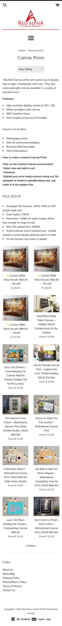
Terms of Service (12, 586)
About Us (8, 569)
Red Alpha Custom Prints (33, 609)
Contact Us (9, 590)
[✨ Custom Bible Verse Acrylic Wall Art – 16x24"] (15, 308)
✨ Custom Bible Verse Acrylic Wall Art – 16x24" (15, 328)
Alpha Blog (9, 573)
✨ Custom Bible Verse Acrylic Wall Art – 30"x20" (46, 279)
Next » (33, 545)
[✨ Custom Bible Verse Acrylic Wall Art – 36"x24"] (15, 259)
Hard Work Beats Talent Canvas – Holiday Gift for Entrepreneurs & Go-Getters (46, 324)
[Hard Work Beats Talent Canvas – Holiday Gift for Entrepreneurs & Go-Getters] (46, 303)
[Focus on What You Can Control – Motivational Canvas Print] (46, 404)
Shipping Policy (11, 577)
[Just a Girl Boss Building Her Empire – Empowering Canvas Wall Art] (15, 506)
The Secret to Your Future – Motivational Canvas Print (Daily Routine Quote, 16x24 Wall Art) (15, 426)
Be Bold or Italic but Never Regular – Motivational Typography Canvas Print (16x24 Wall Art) (46, 477)
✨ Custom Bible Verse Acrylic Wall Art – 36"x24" (15, 279)
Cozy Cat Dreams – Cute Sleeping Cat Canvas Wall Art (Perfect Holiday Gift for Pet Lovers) (15, 375)
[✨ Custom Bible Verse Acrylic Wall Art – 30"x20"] (46, 259)
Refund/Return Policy (15, 582)
